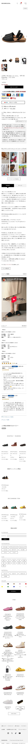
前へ (1, 36)
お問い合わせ (17, 725)
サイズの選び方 (6, 268)
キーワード (4, 535)
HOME (3, 743)
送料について (4, 725)
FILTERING (13, 591)
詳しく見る (12, 108)
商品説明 (8, 185)
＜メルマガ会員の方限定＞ (14, 91)
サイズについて (10, 725)
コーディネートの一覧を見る (13, 179)
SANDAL (4, 428)
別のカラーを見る (13, 102)
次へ (26, 36)
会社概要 (3, 729)
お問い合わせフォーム (21, 121)
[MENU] (25, 3)
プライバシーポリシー (22, 729)
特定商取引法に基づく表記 (11, 729)
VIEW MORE (13, 713)
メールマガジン (23, 725)
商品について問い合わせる (10, 106)
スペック (20, 185)
